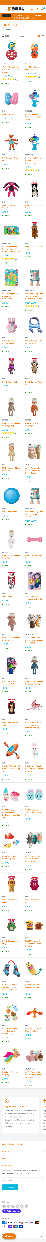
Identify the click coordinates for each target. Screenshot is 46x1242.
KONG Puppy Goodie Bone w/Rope (33, 342)
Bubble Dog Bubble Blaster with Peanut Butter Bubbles (10, 296)
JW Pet (5, 64)
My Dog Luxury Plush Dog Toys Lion (11, 469)
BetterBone (30, 290)
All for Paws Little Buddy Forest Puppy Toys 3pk (33, 1074)
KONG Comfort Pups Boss (33, 206)
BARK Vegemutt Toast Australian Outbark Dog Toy (34, 943)
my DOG (28, 420)
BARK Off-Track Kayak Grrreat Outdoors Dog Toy (11, 768)
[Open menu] (3, 9)
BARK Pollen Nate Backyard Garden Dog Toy (34, 987)
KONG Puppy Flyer (9, 512)
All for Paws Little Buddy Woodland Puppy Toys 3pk (32, 858)
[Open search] (32, 9)
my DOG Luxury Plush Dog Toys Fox (34, 424)
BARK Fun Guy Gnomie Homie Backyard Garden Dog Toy (11, 814)
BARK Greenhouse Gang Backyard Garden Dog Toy (9, 1030)
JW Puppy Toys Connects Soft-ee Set (34, 597)
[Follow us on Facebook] (4, 1206)
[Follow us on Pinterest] (17, 1206)
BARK (27, 719)
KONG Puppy (7, 114)
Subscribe (10, 1187)
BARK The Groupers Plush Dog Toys (10, 857)
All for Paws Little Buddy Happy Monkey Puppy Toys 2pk (34, 640)
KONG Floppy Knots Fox (10, 159)
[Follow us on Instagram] (13, 1206)
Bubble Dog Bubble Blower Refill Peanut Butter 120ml (33, 160)
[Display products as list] (43, 36)
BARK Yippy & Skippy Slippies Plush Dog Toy (34, 812)
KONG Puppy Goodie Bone (33, 556)
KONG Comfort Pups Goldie (33, 247)
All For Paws (30, 465)
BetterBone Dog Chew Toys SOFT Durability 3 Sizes (34, 514)
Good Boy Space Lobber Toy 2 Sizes (33, 68)
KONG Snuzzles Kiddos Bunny (8, 342)
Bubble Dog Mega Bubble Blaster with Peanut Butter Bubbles (11, 248)
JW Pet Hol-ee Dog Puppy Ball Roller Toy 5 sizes (11, 69)
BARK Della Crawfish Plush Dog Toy (33, 1029)
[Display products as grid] (39, 36)
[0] (41, 9)
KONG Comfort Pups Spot (33, 383)
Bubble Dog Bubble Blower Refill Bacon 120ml (33, 116)
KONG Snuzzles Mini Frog (10, 942)
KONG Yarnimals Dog (11, 382)
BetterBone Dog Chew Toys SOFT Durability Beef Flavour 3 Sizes (34, 296)
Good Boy (29, 64)
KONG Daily (7, 596)
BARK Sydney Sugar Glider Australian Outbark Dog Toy (33, 724)
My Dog (5, 420)
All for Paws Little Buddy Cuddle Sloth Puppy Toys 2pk (33, 470)
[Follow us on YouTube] (22, 1206)
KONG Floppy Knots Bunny (10, 206)
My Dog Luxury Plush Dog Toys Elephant (11, 639)
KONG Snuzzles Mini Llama (10, 901)
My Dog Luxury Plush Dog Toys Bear (11, 556)
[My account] (37, 9)
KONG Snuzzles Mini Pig (33, 901)
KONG (4, 111)
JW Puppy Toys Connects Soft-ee (9, 682)
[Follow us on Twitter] (8, 1206)
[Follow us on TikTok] (26, 1206)
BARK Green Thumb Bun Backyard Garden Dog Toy (34, 768)
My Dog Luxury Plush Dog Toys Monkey (34, 682)
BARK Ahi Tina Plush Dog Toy (10, 1073)
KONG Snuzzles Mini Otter (10, 723)
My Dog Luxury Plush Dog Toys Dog (11, 424)
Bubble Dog (29, 111)
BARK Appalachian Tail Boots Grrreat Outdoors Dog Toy (9, 987)
